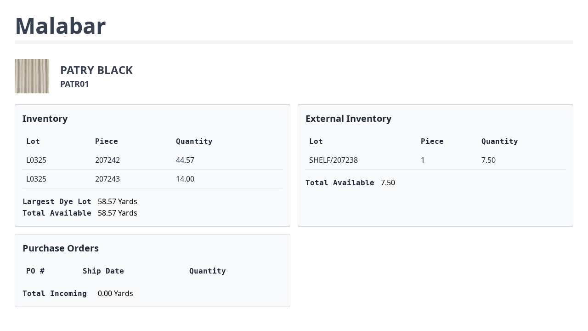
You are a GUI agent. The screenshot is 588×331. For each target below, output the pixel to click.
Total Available (57, 213)
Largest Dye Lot (57, 201)
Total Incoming (55, 293)
